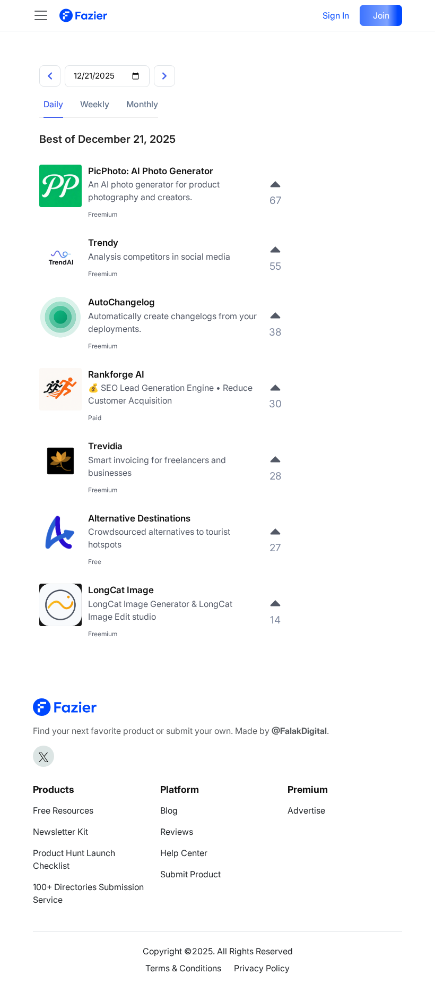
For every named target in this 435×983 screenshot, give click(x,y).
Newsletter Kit (60, 831)
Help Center (183, 853)
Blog (169, 810)
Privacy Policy (262, 968)
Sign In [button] (336, 15)
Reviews (176, 831)
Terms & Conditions (183, 968)
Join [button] (381, 15)
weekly (94, 104)
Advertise (306, 810)
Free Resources (63, 810)
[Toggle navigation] (46, 15)
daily (53, 104)
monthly (142, 104)
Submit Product (190, 874)
